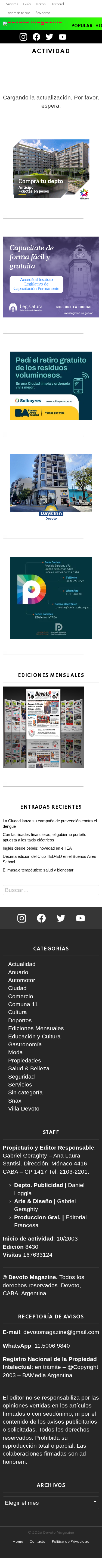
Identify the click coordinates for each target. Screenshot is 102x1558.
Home (18, 1542)
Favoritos (43, 13)
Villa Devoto (23, 1108)
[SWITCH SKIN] (87, 36)
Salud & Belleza (29, 1068)
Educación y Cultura (34, 1036)
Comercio (20, 996)
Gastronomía (25, 1044)
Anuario (18, 972)
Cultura (17, 1012)
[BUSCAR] (96, 36)
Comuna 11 (23, 1004)
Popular (81, 26)
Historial (57, 4)
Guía (27, 4)
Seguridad (21, 1076)
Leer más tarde (17, 13)
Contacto (37, 1542)
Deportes (20, 1020)
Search (93, 890)
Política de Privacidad (70, 1542)
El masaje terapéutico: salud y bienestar (38, 870)
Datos (40, 4)
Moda (15, 1052)
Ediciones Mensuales (36, 1028)
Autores (11, 4)
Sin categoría (25, 1092)
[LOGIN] (76, 36)
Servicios (20, 1084)
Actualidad (22, 964)
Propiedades (24, 1060)
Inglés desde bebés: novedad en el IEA (38, 848)
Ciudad (17, 988)
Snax (14, 1100)
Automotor (21, 980)
